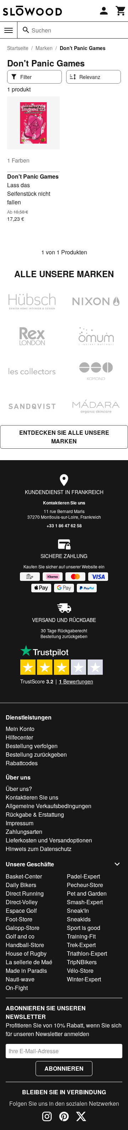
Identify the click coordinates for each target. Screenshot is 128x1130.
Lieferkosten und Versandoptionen (49, 840)
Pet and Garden (87, 893)
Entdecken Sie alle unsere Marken (64, 436)
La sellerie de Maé (29, 962)
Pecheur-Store (85, 885)
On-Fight (17, 988)
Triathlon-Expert (87, 953)
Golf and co (20, 936)
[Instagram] (47, 1117)
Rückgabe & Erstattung (35, 814)
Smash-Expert (85, 902)
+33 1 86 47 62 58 (64, 525)
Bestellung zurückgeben (64, 636)
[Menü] (8, 30)
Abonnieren (64, 1068)
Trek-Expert (81, 945)
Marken (44, 47)
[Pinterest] (64, 1117)
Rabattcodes (22, 763)
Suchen (41, 30)
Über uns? (19, 789)
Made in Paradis (26, 970)
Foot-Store (19, 919)
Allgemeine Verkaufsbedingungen (48, 806)
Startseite (17, 47)
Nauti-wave (20, 979)
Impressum (19, 823)
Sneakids (79, 919)
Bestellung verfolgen (32, 746)
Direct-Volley (22, 902)
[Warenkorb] (121, 10)
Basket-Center (24, 876)
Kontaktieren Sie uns (64, 503)
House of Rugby (26, 953)
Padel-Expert (83, 876)
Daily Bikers (21, 885)
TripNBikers (82, 962)
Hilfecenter (19, 737)
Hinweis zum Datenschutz (38, 849)
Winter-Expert (84, 979)
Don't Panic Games (33, 176)
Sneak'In (78, 910)
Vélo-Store (80, 970)
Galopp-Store (22, 928)
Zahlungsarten (24, 831)
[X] (81, 1117)
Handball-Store (25, 945)
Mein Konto (20, 729)
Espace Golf (21, 910)
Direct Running (25, 893)
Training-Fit (81, 936)
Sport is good (83, 928)
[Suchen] (26, 30)
